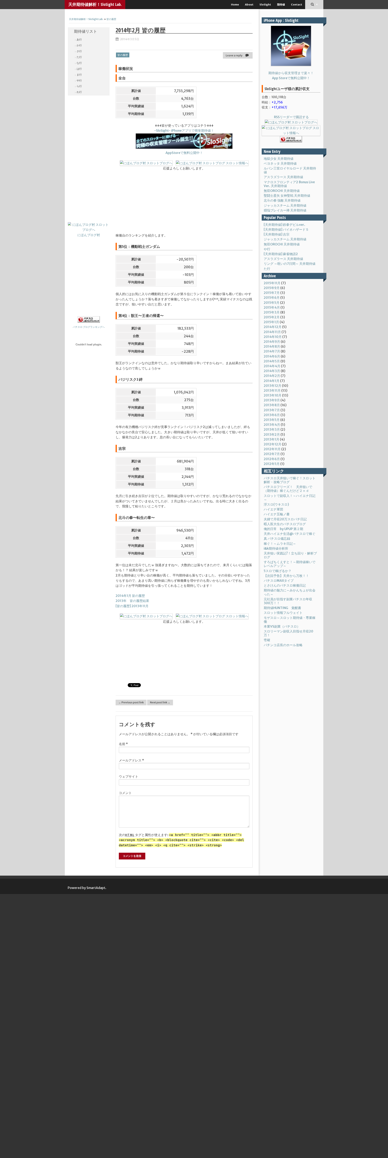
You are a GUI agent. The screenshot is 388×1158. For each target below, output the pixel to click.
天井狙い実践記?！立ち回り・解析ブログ (290, 555)
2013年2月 (272, 434)
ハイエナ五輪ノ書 (277, 514)
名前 (123, 744)
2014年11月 (272, 332)
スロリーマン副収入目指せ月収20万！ (288, 633)
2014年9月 (272, 342)
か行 (79, 45)
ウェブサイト (128, 776)
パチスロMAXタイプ (279, 580)
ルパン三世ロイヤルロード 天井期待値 (290, 170)
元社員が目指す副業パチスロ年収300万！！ (288, 601)
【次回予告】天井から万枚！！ (286, 576)
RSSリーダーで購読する (291, 117)
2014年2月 (272, 376)
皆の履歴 (111, 19)
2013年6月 (272, 415)
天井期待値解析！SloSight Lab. (95, 4)
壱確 (267, 640)
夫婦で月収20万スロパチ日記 (285, 519)
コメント (125, 793)
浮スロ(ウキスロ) (276, 504)
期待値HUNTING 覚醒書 (282, 608)
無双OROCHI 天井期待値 (282, 191)
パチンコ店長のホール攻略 (283, 645)
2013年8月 (272, 405)
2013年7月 (272, 410)
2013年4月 (272, 425)
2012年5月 (272, 464)
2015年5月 (271, 303)
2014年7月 (272, 351)
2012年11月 (272, 449)
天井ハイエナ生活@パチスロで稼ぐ (289, 534)
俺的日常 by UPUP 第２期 (283, 529)
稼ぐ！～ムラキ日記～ (280, 544)
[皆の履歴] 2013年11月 (132, 606)
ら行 (79, 86)
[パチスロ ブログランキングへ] (89, 321)
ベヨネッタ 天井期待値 (280, 163)
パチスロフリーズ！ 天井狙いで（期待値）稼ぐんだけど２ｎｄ (288, 489)
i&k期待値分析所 (276, 548)
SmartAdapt (95, 888)
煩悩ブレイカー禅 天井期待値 (285, 210)
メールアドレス (131, 760)
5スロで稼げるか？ (277, 571)
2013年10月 (273, 395)
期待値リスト (85, 31)
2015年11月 (272, 283)
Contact (296, 4)
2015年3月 (272, 312)
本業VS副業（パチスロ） (282, 626)
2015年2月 (272, 317)
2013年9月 (272, 400)
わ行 (79, 92)
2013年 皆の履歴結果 (132, 601)
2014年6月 (272, 356)
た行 (79, 57)
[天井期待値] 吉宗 (276, 234)
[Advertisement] (89, 160)
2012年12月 (272, 444)
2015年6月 (272, 298)
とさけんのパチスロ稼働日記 (285, 585)
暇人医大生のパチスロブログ (285, 524)
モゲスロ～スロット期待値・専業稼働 (289, 620)
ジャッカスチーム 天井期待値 (285, 205)
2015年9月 (272, 288)
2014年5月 (272, 361)
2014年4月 (272, 366)
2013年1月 (271, 439)
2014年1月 (271, 381)
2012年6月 (272, 459)
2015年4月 (272, 307)
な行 (79, 62)
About (249, 4)
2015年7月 (272, 293)
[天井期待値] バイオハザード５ (286, 229)
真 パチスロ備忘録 (277, 538)
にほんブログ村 (88, 235)
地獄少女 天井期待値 (278, 159)
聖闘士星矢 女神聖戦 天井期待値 (287, 196)
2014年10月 (273, 337)
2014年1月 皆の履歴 (130, 596)
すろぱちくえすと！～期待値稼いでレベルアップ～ (289, 564)
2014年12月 (273, 327)
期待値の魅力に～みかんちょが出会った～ (289, 592)
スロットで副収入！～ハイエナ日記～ (289, 498)
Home (235, 4)
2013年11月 (272, 390)
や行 (79, 80)
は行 (79, 68)
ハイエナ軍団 (273, 509)
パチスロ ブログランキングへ (89, 326)
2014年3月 (272, 371)
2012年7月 (272, 454)
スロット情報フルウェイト (283, 613)
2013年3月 (272, 429)
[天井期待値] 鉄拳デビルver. (284, 225)
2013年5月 (272, 420)
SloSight (265, 4)
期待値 (281, 4)
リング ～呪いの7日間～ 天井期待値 (289, 264)
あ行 (79, 39)
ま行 (79, 74)
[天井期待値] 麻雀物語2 (281, 254)
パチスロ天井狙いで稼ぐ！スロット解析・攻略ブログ (289, 480)
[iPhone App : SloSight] (291, 46)
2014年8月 (272, 346)
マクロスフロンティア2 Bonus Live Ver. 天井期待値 (289, 184)
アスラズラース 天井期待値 (283, 177)
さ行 (79, 51)
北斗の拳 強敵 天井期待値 (282, 200)
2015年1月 (271, 322)
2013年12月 (272, 386)
